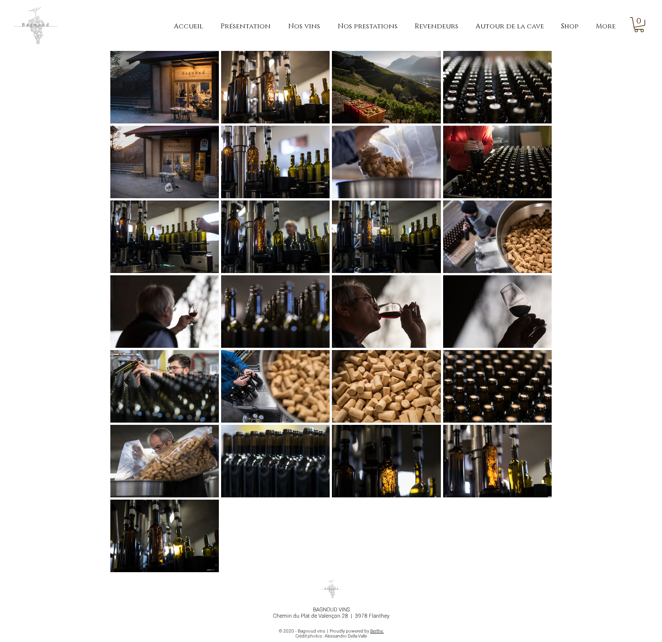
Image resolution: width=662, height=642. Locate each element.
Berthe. (377, 630)
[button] (639, 24)
